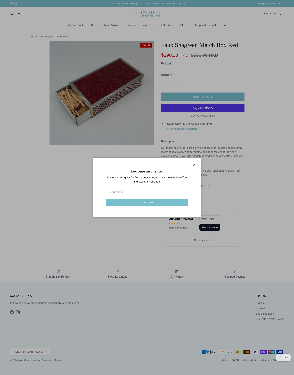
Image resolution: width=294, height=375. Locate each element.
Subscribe (147, 202)
